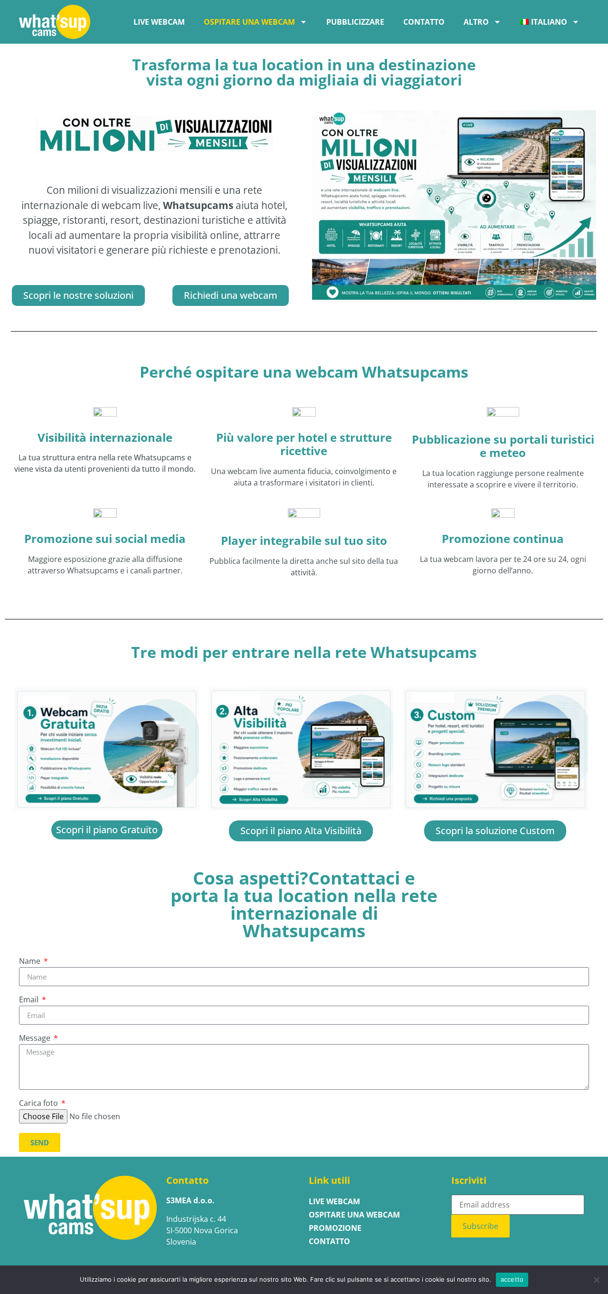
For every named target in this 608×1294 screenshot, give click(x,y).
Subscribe (480, 1226)
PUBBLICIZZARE (355, 22)
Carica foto (39, 1103)
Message (35, 1038)
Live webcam (159, 22)
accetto (512, 1279)
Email (29, 1000)
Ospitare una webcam (249, 22)
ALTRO (476, 22)
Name (30, 961)
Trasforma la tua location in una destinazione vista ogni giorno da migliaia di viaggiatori (304, 72)
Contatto (424, 22)
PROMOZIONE (335, 1228)
